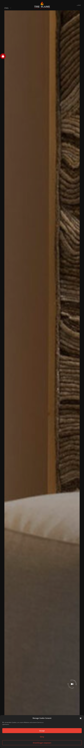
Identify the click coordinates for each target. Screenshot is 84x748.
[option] (42, 373)
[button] (81, 718)
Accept (42, 731)
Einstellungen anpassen (42, 743)
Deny (42, 737)
